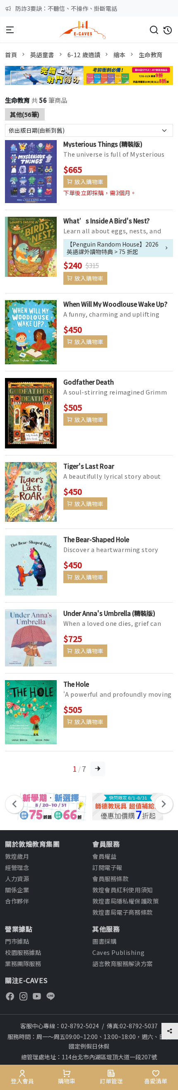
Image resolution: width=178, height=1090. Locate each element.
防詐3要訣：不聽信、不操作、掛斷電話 (66, 8)
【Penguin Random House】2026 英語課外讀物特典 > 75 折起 (113, 248)
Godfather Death (88, 381)
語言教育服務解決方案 (122, 963)
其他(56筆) (25, 114)
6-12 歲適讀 (84, 54)
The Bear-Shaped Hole (96, 539)
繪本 (119, 54)
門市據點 (17, 941)
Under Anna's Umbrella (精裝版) (109, 613)
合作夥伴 (17, 900)
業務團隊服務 (23, 963)
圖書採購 (104, 941)
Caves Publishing (118, 952)
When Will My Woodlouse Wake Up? (115, 304)
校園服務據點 (23, 952)
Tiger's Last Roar (88, 466)
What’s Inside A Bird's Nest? (106, 220)
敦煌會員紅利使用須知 (122, 889)
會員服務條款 (110, 878)
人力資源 (17, 878)
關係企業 (17, 889)
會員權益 (104, 856)
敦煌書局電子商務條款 (122, 912)
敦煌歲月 (17, 856)
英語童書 (42, 54)
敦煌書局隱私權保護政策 (125, 900)
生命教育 (151, 54)
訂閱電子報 (107, 867)
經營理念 (17, 867)
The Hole (76, 684)
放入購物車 (89, 181)
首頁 (11, 54)
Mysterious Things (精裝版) (102, 144)
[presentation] (14, 804)
